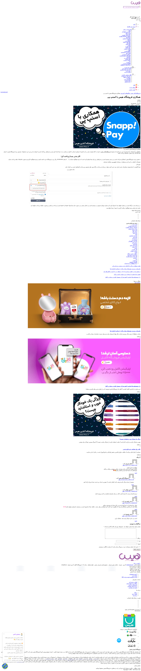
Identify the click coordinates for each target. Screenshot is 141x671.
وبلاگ (129, 93)
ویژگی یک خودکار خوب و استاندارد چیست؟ (130, 439)
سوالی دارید (132, 87)
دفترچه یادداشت (127, 38)
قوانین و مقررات (133, 582)
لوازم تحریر (134, 224)
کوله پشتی (128, 44)
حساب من (134, 575)
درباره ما (135, 595)
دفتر (136, 234)
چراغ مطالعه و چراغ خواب (130, 263)
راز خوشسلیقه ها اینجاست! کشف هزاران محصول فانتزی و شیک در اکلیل (122, 277)
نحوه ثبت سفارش (133, 587)
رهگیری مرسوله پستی (131, 583)
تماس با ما (134, 594)
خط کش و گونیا (127, 42)
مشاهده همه (137, 282)
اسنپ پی (114, 162)
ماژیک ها (128, 37)
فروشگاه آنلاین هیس (135, 93)
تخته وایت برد (127, 58)
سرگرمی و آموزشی (126, 52)
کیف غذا (129, 43)
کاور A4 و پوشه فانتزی (125, 55)
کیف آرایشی (128, 80)
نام (139, 541)
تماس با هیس (132, 89)
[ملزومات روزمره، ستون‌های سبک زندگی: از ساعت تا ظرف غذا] (84, 327)
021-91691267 (130, 565)
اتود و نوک (128, 34)
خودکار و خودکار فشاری (125, 36)
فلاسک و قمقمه (127, 63)
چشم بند (129, 78)
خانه (134, 24)
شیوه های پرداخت (133, 585)
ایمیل (138, 544)
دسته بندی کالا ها (131, 26)
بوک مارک (128, 47)
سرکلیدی (128, 62)
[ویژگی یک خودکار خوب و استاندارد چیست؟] (106, 435)
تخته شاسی (128, 59)
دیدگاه (138, 538)
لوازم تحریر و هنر (127, 29)
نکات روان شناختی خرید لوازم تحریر (131, 449)
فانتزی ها (128, 53)
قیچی (129, 50)
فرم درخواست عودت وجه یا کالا (129, 577)
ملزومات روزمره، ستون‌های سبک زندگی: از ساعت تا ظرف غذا (125, 268)
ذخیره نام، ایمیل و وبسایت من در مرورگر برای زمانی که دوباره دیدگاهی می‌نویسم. (118, 547)
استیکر (129, 39)
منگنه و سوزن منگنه (132, 253)
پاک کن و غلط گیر (126, 31)
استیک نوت (128, 41)
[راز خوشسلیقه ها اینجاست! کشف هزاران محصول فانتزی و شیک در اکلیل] (84, 383)
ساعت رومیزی (127, 60)
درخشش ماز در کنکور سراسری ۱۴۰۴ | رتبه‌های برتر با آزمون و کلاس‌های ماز (121, 271)
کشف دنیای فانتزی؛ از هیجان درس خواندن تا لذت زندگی (127, 274)
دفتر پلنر (135, 237)
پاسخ (136, 473)
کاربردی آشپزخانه (126, 68)
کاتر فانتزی (128, 46)
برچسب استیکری (126, 54)
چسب (129, 45)
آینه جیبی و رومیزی (126, 76)
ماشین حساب (127, 49)
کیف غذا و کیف (133, 245)
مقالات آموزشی (124, 93)
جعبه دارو (128, 71)
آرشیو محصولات (133, 574)
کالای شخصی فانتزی (127, 75)
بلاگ (134, 85)
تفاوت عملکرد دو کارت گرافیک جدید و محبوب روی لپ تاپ (126, 266)
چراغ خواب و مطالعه (126, 64)
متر (130, 61)
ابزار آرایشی (128, 81)
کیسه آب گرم (127, 79)
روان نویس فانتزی (126, 35)
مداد (130, 30)
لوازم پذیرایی (127, 72)
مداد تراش (128, 33)
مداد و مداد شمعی (132, 228)
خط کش (135, 244)
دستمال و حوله (127, 77)
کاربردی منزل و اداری (125, 70)
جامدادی (129, 57)
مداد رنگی (134, 231)
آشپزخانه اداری (128, 67)
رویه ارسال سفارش (132, 586)
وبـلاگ (135, 592)
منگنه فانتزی (128, 51)
